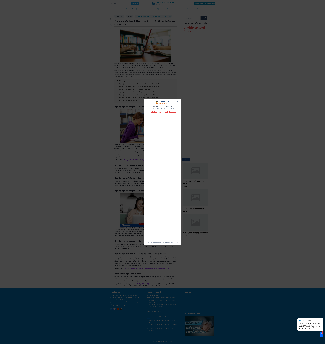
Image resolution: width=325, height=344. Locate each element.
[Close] (177, 101)
